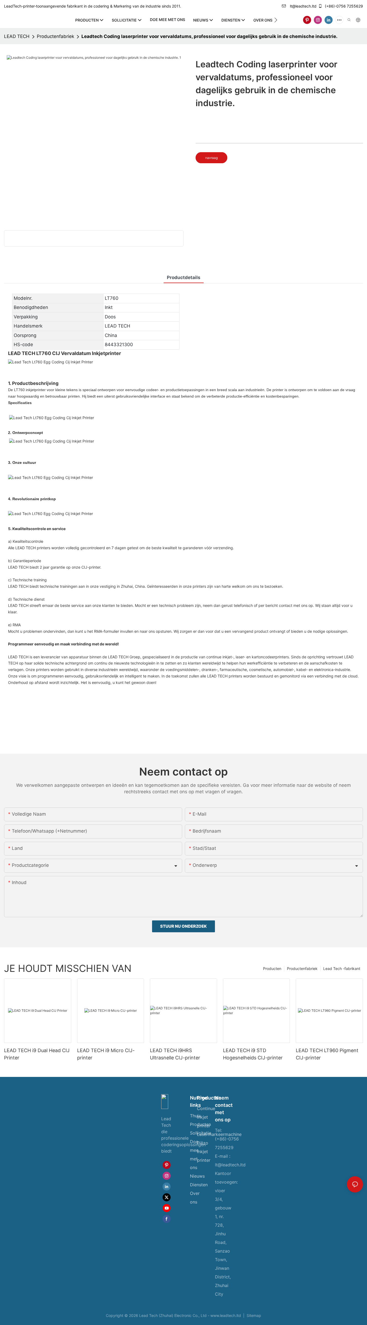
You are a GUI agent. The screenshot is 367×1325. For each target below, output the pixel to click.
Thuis (195, 1115)
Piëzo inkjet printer (203, 1151)
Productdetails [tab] (183, 277)
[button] (275, 20)
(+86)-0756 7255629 (343, 6)
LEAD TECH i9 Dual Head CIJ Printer (37, 1054)
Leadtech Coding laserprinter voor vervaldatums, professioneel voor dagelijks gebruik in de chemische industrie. (209, 36)
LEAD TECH (17, 36)
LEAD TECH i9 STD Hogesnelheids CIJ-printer (253, 1054)
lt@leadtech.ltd (302, 6)
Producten (272, 968)
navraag (211, 158)
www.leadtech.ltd (226, 1315)
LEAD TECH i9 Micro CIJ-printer (106, 1054)
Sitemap (253, 1315)
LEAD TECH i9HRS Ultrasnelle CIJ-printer (175, 1054)
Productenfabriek (55, 36)
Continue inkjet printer (206, 1117)
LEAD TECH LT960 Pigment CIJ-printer (327, 1054)
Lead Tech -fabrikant (341, 968)
